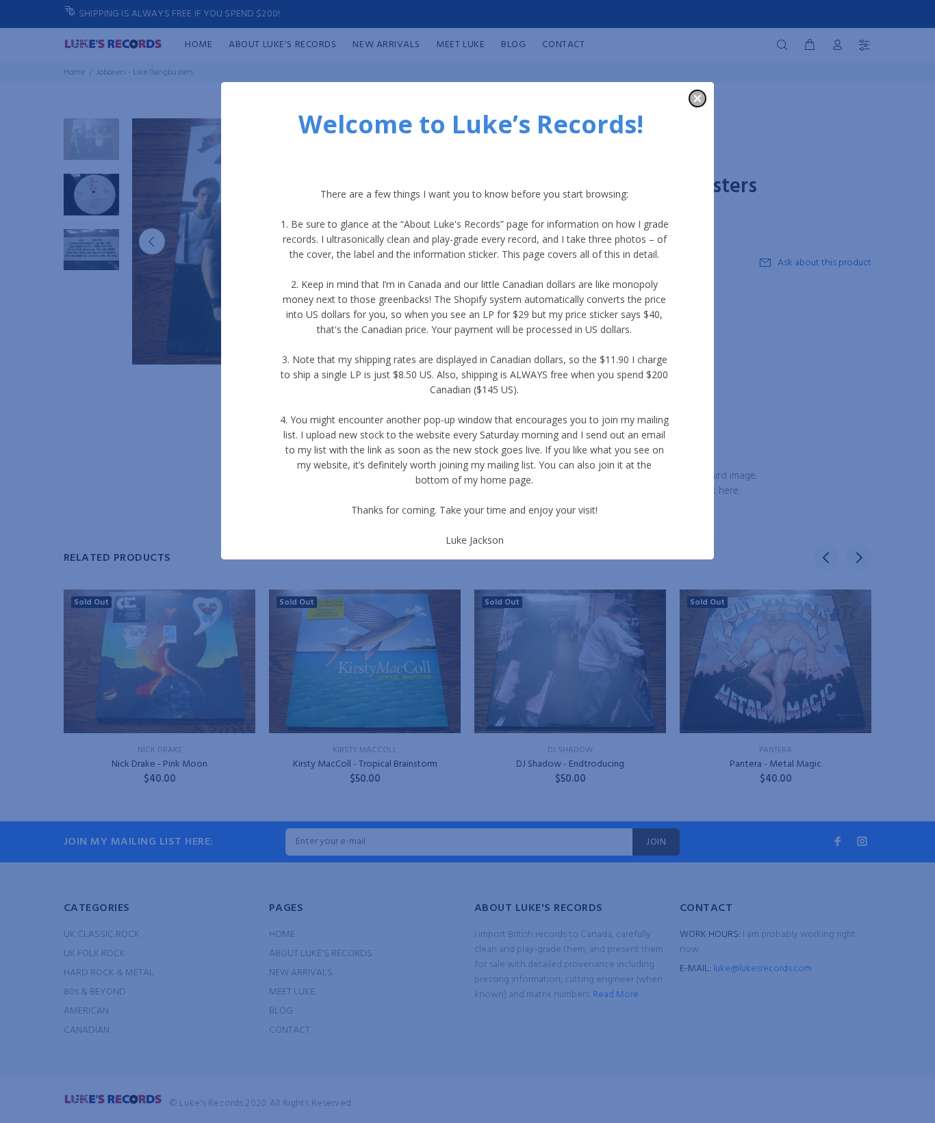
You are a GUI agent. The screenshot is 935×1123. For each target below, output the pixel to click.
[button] (697, 98)
